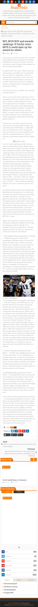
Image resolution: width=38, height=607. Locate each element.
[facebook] (4, 1)
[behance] (33, 1)
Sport (12, 427)
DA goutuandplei (10, 590)
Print (14, 435)
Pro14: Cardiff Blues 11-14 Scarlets (14, 480)
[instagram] (26, 1)
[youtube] (15, 1)
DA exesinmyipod (10, 584)
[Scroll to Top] (35, 603)
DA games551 (8, 593)
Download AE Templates (16, 605)
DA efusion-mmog (10, 587)
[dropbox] (30, 1)
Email (8, 435)
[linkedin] (19, 1)
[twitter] (8, 1)
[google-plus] (11, 1)
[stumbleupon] (22, 1)
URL (21, 435)
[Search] (35, 22)
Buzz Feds (19, 7)
